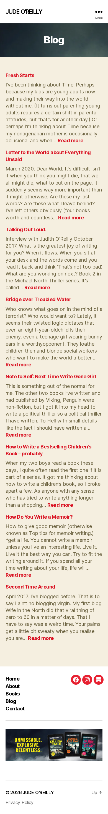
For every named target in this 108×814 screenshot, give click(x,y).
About (13, 686)
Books (13, 694)
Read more (70, 140)
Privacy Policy (20, 802)
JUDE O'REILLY (24, 12)
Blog (11, 701)
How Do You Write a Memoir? (39, 517)
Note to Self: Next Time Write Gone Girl (51, 376)
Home (12, 679)
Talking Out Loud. (26, 229)
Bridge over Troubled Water (38, 299)
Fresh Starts (20, 75)
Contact (15, 708)
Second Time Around (30, 587)
